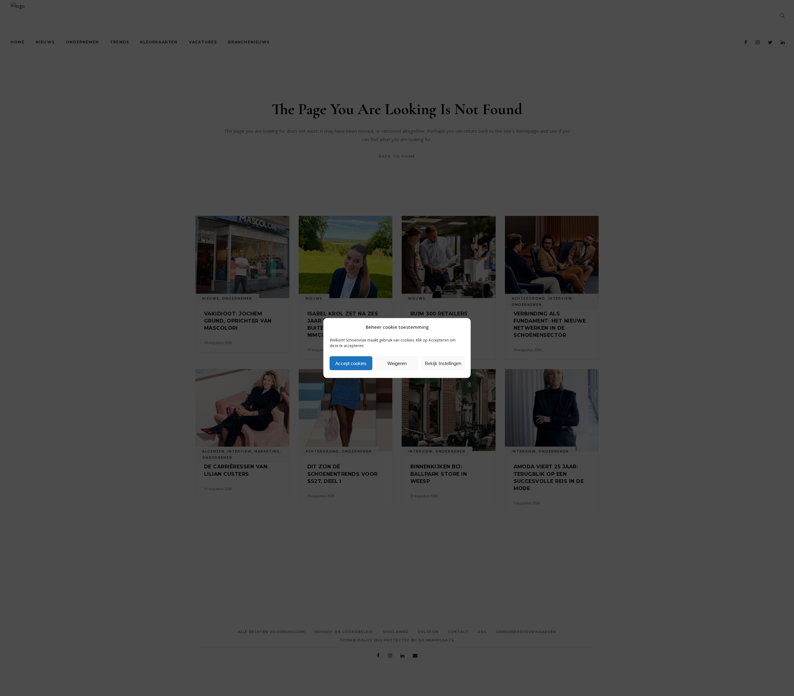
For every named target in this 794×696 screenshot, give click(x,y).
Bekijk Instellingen (443, 363)
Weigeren (397, 363)
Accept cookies (351, 363)
